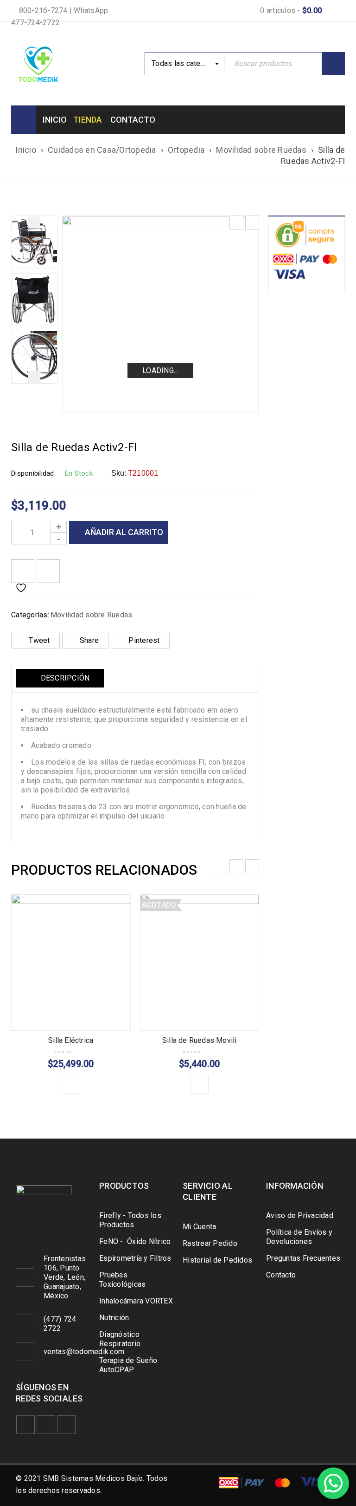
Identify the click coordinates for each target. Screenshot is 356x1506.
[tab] (60, 678)
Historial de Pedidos (217, 1260)
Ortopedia (186, 150)
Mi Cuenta (199, 1226)
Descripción (63, 678)
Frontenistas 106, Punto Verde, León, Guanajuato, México (65, 1277)
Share (89, 640)
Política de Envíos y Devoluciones (299, 1237)
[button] (71, 1084)
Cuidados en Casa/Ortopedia (102, 150)
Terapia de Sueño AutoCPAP (128, 1365)
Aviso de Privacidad (299, 1215)
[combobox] (185, 63)
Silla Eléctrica (70, 1040)
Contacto (281, 1274)
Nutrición (114, 1317)
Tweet (39, 640)
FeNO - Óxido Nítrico (135, 1241)
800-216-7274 (42, 10)
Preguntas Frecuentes (303, 1258)
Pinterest (143, 640)
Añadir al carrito (124, 532)
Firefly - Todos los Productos (130, 1220)
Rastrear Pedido (210, 1243)
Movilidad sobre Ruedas (261, 150)
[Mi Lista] (22, 571)
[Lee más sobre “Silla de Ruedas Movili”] (199, 1084)
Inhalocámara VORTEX (136, 1300)
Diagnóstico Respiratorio (119, 1339)
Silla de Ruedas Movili (199, 1040)
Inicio (25, 150)
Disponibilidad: (33, 473)
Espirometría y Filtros (135, 1258)
